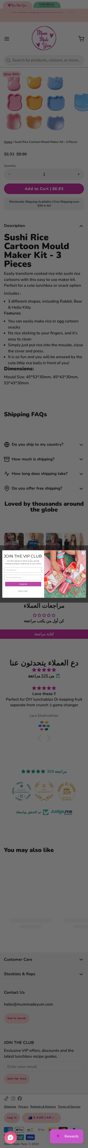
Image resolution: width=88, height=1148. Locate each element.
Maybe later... (23, 591)
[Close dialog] (83, 553)
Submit (23, 584)
